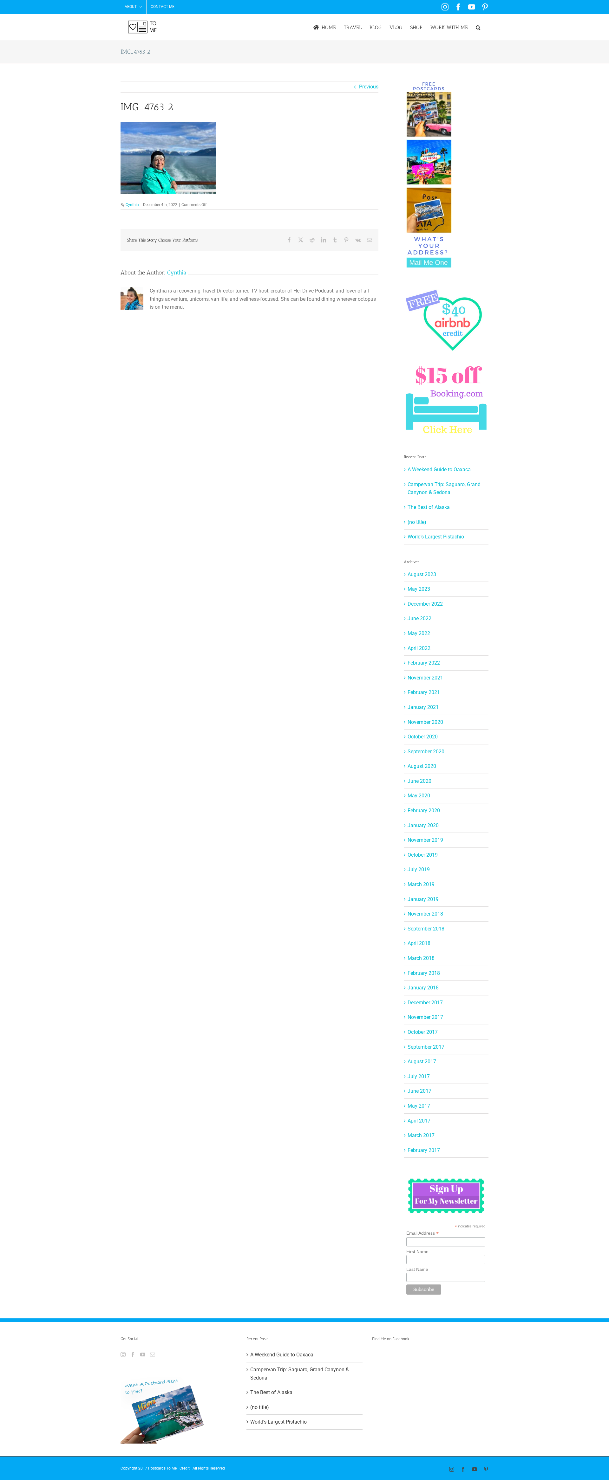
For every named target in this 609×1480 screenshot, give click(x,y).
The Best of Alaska (429, 507)
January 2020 (423, 825)
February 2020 (424, 811)
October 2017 (423, 1032)
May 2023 (419, 589)
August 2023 (422, 574)
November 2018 (425, 914)
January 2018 (423, 988)
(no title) (417, 522)
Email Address (422, 1233)
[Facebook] (132, 1354)
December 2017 (425, 1003)
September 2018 (426, 929)
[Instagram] (123, 1354)
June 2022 (419, 618)
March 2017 (421, 1135)
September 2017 (426, 1047)
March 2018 (421, 958)
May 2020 (419, 796)
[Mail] (152, 1354)
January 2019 (423, 899)
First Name (417, 1251)
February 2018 (424, 973)
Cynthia (132, 205)
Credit (185, 1468)
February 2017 (424, 1150)
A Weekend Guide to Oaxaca (439, 470)
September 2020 (426, 752)
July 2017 (419, 1076)
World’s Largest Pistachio (436, 537)
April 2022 (419, 648)
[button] (478, 27)
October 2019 (423, 855)
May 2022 (419, 633)
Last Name (417, 1269)
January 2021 (423, 707)
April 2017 (419, 1121)
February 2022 (424, 663)
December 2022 (425, 604)
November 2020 (425, 722)
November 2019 (425, 840)
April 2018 (419, 943)
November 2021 (425, 678)
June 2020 (419, 781)
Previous (368, 87)
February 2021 (424, 692)
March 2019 (421, 884)
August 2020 (422, 766)
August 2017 (422, 1062)
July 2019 (419, 869)
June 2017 (419, 1091)
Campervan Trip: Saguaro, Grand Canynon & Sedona (299, 1374)
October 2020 (423, 737)
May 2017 (419, 1106)
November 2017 (425, 1017)
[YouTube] (142, 1354)
